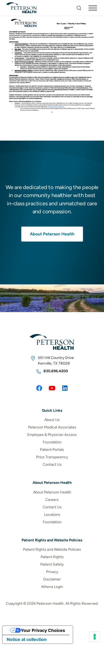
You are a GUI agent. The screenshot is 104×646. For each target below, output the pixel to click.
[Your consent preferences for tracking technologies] (95, 637)
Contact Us (52, 464)
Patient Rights (52, 557)
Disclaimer (52, 579)
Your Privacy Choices (43, 630)
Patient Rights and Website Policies (52, 549)
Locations (52, 514)
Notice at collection (27, 639)
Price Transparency (52, 457)
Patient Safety (52, 564)
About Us (52, 420)
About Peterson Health (52, 233)
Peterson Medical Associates (52, 427)
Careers (52, 499)
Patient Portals (52, 449)
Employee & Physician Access (52, 434)
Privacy (52, 572)
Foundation (52, 442)
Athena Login (52, 586)
